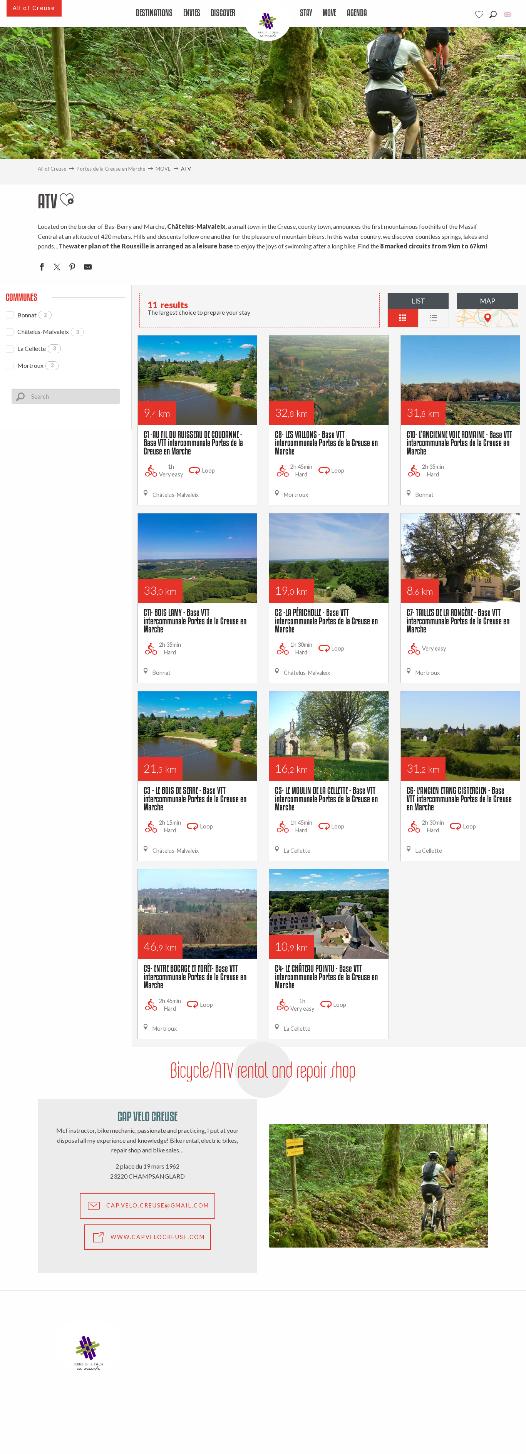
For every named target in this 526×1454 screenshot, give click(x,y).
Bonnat (32, 315)
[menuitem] (154, 13)
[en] (508, 14)
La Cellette (36, 348)
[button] (493, 14)
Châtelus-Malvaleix (48, 331)
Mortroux (35, 365)
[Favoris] (480, 14)
